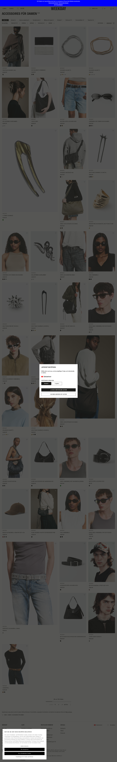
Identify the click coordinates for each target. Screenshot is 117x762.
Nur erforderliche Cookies (24, 753)
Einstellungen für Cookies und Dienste (24, 756)
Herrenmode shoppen (63, 2)
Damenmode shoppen (53, 2)
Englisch (57, 383)
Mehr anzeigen (24, 746)
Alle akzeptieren (24, 749)
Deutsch (46, 383)
